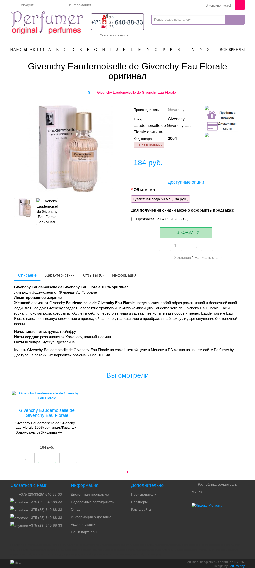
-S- (178, 49)
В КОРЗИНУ (187, 232)
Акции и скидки (83, 524)
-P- (163, 49)
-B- (57, 49)
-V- (193, 49)
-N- (148, 49)
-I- (111, 49)
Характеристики (60, 275)
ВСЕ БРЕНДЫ (232, 49)
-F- (88, 49)
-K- (124, 49)
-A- (49, 49)
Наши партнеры (84, 532)
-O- (156, 49)
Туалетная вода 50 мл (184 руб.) (160, 199)
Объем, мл (144, 190)
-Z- (208, 49)
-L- (131, 49)
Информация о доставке (91, 517)
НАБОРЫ (18, 49)
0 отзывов (182, 257)
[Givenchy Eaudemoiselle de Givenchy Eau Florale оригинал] (28, 189)
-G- (95, 49)
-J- (117, 49)
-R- (171, 49)
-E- (80, 49)
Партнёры (139, 502)
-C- (65, 49)
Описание (27, 275)
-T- (186, 49)
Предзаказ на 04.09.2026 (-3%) (162, 219)
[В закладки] (197, 246)
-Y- (200, 49)
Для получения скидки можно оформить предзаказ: (182, 210)
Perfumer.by (236, 566)
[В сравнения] (208, 246)
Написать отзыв (208, 257)
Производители (143, 494)
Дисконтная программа (90, 494)
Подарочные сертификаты (92, 502)
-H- (103, 49)
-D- (73, 49)
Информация (124, 275)
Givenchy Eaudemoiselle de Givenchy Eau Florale (47, 413)
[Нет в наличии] (47, 458)
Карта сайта (141, 509)
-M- (140, 49)
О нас (75, 509)
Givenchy (177, 109)
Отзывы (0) (93, 275)
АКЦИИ (37, 49)
